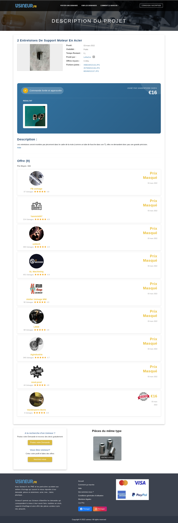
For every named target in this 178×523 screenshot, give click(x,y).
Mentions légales (84, 499)
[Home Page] (26, 5)
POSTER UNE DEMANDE (69, 5)
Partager (86, 509)
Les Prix (81, 503)
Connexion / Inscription (151, 5)
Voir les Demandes (89, 5)
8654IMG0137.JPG (91, 71)
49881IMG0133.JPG (92, 65)
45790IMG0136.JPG (92, 68)
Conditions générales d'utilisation (90, 496)
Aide (80, 488)
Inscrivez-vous (40, 459)
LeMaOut (87, 57)
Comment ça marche (109, 5)
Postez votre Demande (40, 442)
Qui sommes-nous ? (86, 492)
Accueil (81, 481)
